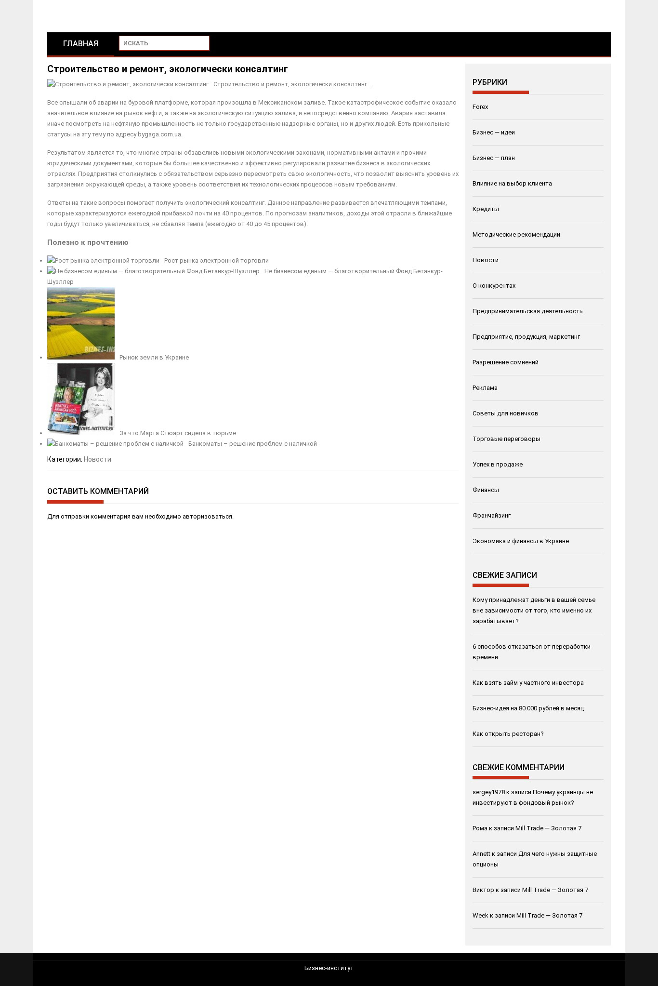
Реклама (485, 387)
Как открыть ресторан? (508, 733)
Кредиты (486, 209)
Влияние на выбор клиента (512, 183)
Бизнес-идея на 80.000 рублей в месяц (528, 708)
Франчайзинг (492, 515)
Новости (97, 459)
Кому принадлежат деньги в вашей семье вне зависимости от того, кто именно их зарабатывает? (534, 610)
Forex (480, 106)
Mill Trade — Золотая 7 (548, 828)
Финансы (486, 489)
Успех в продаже (498, 464)
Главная (80, 43)
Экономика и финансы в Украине (521, 541)
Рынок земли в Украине (154, 357)
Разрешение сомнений (506, 362)
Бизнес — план (494, 157)
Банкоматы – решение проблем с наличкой (252, 443)
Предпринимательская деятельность (528, 311)
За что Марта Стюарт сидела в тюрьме (177, 433)
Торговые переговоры (506, 438)
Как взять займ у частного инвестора (528, 682)
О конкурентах (494, 285)
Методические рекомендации (516, 234)
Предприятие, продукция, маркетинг (526, 336)
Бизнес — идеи (494, 132)
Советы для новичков (506, 413)
